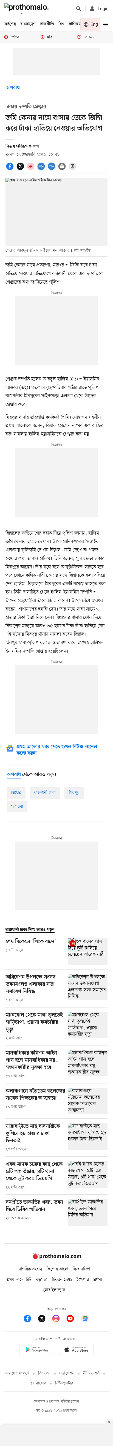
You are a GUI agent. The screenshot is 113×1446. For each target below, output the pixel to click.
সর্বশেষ (10, 24)
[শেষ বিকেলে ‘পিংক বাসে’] (88, 951)
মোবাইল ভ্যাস (54, 1290)
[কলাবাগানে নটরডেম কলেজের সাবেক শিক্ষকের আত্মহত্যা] (88, 1101)
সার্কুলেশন (66, 1373)
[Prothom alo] (27, 8)
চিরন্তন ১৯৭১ (62, 1280)
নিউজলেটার (64, 1383)
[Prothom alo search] (78, 9)
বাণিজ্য (74, 24)
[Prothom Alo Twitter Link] (44, 1319)
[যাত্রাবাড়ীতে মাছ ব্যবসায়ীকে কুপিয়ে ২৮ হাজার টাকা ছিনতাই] (88, 1137)
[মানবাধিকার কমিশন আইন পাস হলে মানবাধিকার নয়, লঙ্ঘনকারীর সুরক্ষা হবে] (88, 1064)
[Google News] (85, 1319)
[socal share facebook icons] (10, 169)
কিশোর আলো (57, 1269)
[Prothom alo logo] (56, 1257)
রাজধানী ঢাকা (45, 793)
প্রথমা (97, 1280)
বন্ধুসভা (41, 1280)
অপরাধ (12, 88)
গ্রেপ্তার (16, 793)
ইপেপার (83, 1280)
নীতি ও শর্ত (91, 1373)
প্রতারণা (17, 807)
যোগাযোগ (38, 1383)
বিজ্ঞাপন (44, 1373)
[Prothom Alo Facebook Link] (30, 1319)
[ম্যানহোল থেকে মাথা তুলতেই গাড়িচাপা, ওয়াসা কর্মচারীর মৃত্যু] (88, 1026)
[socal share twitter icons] (21, 169)
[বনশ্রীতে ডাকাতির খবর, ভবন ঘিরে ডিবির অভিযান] (88, 1212)
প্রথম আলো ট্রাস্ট (19, 1280)
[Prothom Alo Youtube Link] (73, 1319)
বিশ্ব (61, 24)
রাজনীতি (47, 24)
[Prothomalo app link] (37, 1350)
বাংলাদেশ (28, 24)
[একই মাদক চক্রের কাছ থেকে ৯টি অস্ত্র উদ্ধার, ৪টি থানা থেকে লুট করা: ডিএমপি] (88, 1175)
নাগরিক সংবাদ (30, 1269)
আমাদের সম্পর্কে (17, 1373)
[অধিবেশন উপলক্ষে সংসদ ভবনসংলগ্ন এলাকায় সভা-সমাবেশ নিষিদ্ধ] (88, 988)
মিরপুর (74, 793)
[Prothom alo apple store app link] (76, 1350)
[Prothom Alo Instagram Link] (59, 1319)
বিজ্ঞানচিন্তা (81, 1269)
